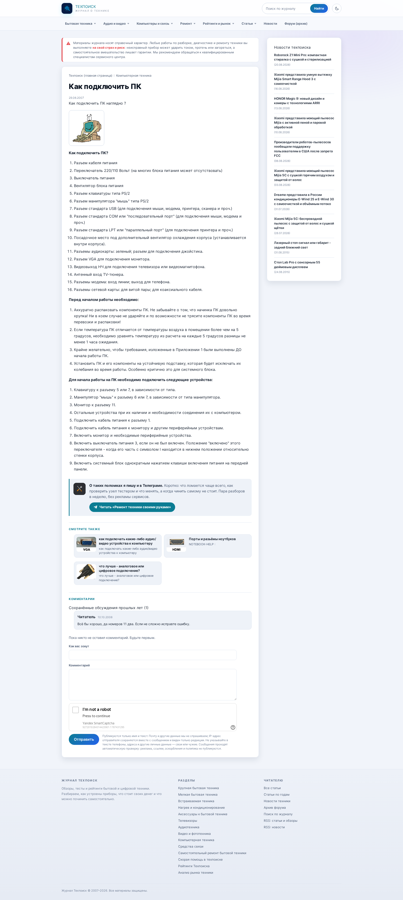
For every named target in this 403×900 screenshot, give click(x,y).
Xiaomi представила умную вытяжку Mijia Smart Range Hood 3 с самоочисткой (303, 79)
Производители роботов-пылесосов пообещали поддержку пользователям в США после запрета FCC (303, 149)
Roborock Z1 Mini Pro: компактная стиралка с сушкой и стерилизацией (302, 57)
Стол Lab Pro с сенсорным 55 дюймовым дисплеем (297, 264)
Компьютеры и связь (153, 23)
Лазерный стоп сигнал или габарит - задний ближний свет (302, 245)
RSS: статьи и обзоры (280, 820)
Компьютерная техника (133, 75)
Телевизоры (187, 820)
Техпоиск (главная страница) (90, 75)
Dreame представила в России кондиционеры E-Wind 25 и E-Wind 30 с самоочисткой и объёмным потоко (304, 199)
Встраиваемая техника (196, 801)
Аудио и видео (114, 23)
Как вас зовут (79, 646)
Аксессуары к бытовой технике (202, 814)
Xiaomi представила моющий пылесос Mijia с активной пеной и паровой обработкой (304, 122)
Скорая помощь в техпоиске (200, 859)
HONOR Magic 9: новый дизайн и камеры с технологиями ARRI (299, 101)
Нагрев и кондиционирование (201, 807)
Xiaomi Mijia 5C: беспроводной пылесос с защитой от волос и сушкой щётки (304, 223)
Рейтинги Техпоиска (194, 866)
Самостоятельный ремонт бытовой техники (212, 853)
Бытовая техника (78, 23)
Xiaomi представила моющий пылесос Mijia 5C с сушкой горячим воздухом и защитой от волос (304, 175)
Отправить (84, 739)
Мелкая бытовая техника (198, 794)
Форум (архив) (296, 23)
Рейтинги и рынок (217, 23)
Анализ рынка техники (195, 872)
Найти (319, 8)
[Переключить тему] (336, 8)
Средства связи (190, 846)
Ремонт (186, 23)
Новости (270, 23)
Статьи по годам (276, 794)
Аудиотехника (188, 827)
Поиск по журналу (278, 814)
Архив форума (275, 807)
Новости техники (277, 801)
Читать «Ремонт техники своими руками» (135, 507)
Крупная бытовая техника (198, 788)
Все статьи (272, 788)
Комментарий (79, 665)
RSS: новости (274, 827)
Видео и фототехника (194, 833)
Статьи (247, 23)
